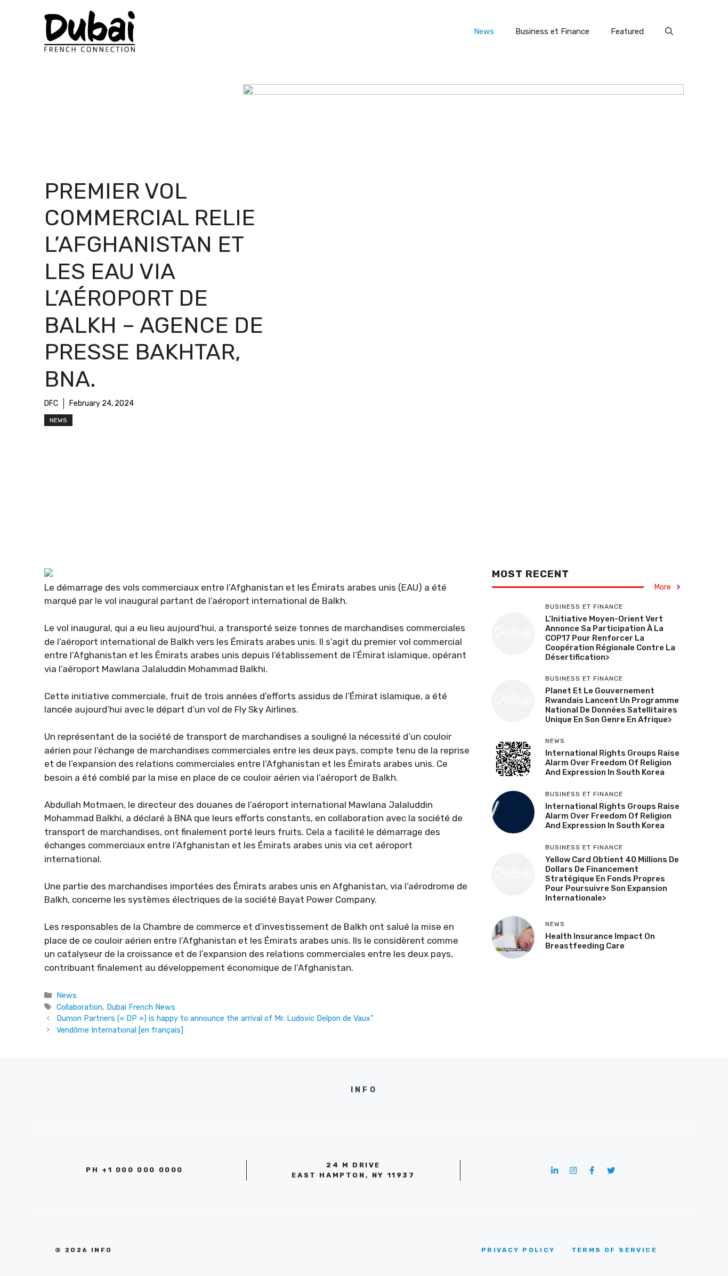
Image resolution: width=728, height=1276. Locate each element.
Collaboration (79, 1007)
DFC (51, 403)
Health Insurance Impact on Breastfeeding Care (600, 941)
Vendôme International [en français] (119, 1030)
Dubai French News (141, 1007)
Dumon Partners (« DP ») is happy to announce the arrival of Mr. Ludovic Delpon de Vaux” (215, 1018)
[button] (669, 31)
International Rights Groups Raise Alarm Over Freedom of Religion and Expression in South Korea (612, 762)
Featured (627, 31)
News (484, 31)
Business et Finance (552, 31)
